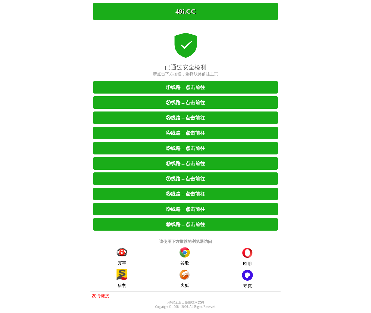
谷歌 (184, 263)
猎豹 (122, 285)
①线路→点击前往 (185, 87)
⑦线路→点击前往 (185, 178)
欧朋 (247, 263)
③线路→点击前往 (185, 117)
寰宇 (122, 263)
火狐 (184, 285)
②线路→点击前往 (185, 102)
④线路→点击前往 (185, 133)
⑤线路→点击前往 (185, 148)
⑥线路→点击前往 (185, 163)
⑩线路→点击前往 (185, 224)
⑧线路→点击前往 (185, 194)
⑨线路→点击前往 (185, 209)
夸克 (247, 286)
